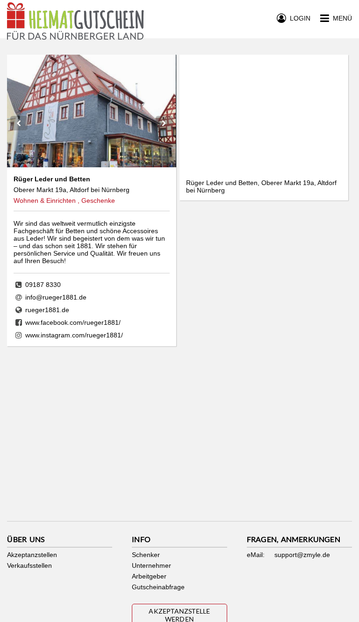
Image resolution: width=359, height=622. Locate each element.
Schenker (146, 554)
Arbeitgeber (149, 576)
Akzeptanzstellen (32, 554)
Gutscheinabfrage (158, 587)
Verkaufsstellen (29, 565)
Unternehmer (151, 565)
